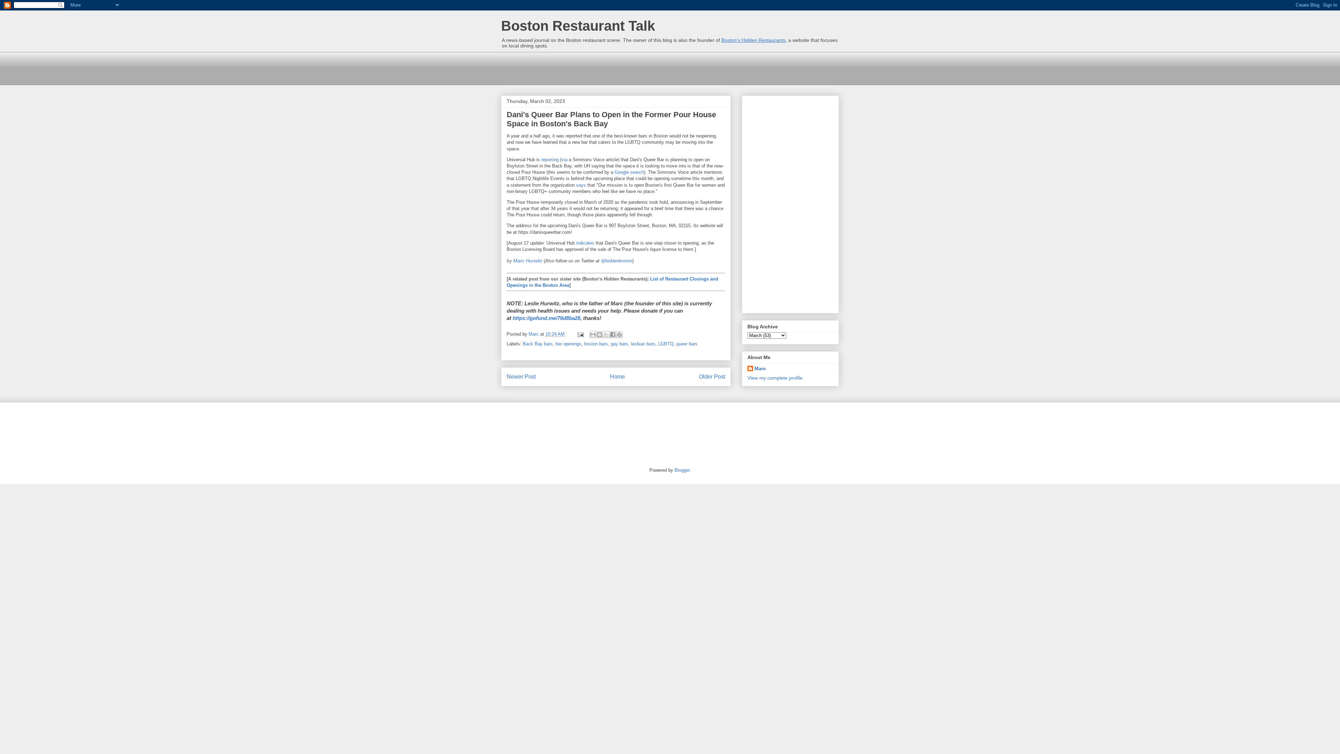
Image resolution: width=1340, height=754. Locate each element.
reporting (550, 159)
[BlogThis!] (599, 334)
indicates (585, 243)
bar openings (568, 343)
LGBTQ (665, 343)
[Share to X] (606, 334)
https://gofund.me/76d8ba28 (546, 318)
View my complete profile (775, 378)
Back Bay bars (538, 343)
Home (617, 377)
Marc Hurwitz (527, 260)
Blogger (682, 470)
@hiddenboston (616, 260)
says (581, 185)
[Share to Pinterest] (619, 334)
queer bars (687, 343)
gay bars (619, 343)
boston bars (596, 343)
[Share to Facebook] (612, 334)
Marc (760, 368)
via (564, 159)
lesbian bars (643, 343)
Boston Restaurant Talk (578, 25)
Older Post (712, 377)
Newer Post (521, 377)
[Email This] (592, 334)
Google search (629, 172)
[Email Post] (580, 334)
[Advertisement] (628, 67)
